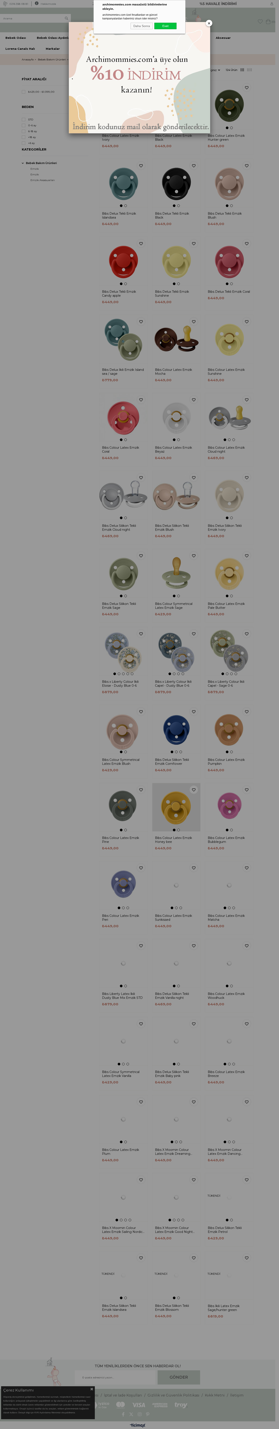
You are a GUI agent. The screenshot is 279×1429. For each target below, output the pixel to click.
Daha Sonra (141, 26)
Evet (165, 26)
